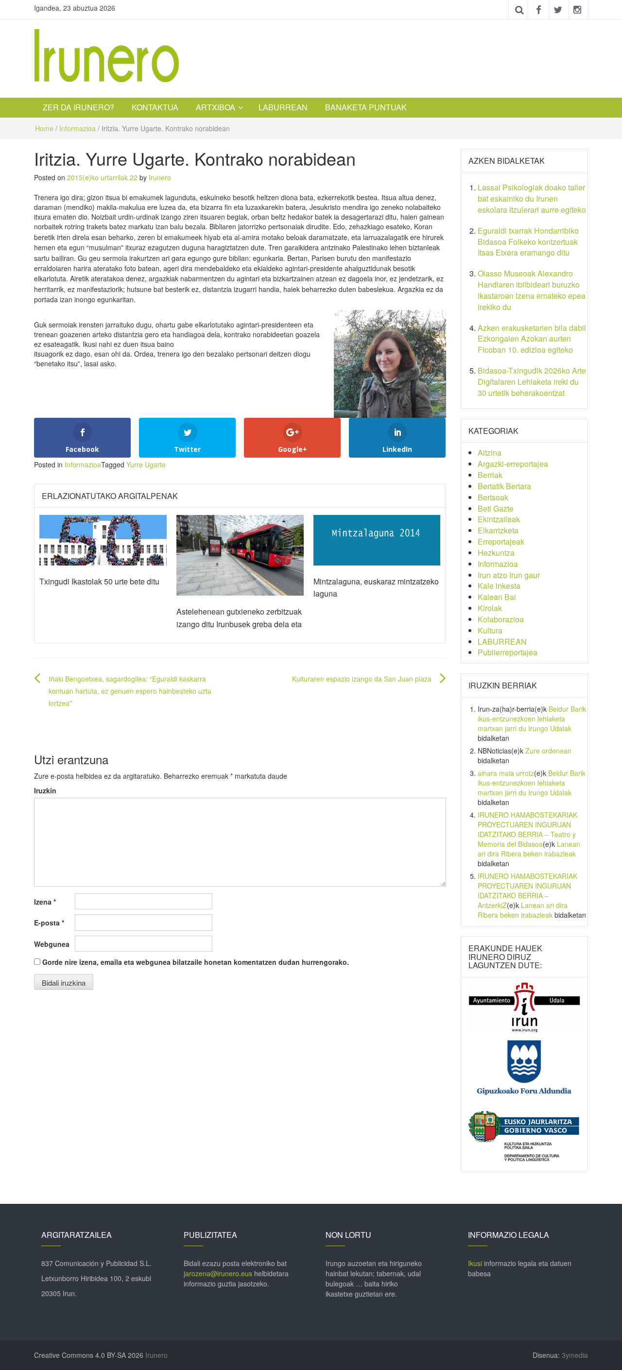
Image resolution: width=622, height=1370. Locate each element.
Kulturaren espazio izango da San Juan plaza (362, 679)
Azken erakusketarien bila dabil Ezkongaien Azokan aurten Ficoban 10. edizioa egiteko (532, 339)
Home (44, 128)
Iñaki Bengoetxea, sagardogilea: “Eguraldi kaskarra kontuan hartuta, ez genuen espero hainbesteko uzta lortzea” (130, 691)
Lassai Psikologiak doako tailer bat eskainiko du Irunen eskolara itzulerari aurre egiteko (532, 198)
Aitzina (489, 452)
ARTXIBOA (215, 107)
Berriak (490, 474)
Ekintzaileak (499, 519)
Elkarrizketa (498, 530)
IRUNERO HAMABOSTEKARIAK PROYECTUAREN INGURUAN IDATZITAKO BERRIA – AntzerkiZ (527, 890)
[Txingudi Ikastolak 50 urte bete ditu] (103, 539)
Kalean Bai (497, 596)
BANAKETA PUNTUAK (366, 107)
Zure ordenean (548, 750)
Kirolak (490, 608)
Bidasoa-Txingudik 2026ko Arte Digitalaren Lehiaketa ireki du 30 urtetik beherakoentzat (532, 381)
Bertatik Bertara (504, 486)
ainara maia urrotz (506, 773)
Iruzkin (45, 790)
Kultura (490, 630)
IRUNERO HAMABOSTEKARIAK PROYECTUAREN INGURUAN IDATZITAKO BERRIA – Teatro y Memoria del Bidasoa (527, 829)
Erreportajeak (501, 541)
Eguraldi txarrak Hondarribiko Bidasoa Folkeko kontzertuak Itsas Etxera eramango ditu (528, 241)
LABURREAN (283, 107)
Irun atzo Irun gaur (509, 575)
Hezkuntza (496, 552)
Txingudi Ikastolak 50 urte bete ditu (99, 581)
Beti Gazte (496, 508)
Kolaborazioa (501, 619)
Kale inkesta (499, 585)
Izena (45, 902)
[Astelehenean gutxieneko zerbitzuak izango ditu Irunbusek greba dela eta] (240, 554)
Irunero (160, 177)
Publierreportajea (507, 652)
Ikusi (475, 1263)
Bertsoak (493, 497)
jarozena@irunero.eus (218, 1273)
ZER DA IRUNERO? (78, 107)
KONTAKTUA (155, 107)
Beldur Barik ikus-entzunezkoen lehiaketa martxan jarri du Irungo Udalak (532, 718)
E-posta (49, 922)
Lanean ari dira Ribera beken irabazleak (529, 848)
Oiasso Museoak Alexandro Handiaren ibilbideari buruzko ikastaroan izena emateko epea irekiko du (532, 290)
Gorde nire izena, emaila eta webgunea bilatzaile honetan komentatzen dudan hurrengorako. (195, 962)
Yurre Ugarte (146, 464)
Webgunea (51, 944)
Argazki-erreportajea (513, 463)
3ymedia (575, 1355)
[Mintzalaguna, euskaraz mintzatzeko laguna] (377, 539)
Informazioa (77, 128)
